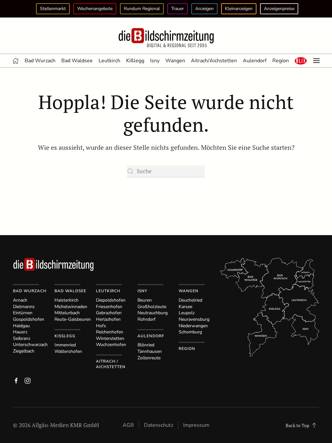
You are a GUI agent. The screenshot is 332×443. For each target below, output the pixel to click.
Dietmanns (24, 307)
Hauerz (20, 332)
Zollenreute (148, 358)
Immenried (65, 345)
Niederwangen (193, 326)
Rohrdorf (146, 319)
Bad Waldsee (77, 60)
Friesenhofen (109, 307)
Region (280, 60)
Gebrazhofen (109, 313)
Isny (155, 60)
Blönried (145, 345)
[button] (301, 60)
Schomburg (190, 332)
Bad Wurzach (40, 60)
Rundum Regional (142, 9)
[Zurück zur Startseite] (166, 38)
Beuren (144, 300)
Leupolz (187, 313)
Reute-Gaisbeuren (72, 319)
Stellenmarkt (53, 9)
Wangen (175, 60)
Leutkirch (109, 60)
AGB (128, 425)
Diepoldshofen (110, 300)
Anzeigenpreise (279, 9)
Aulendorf (255, 60)
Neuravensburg (194, 319)
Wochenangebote (95, 9)
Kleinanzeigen (239, 9)
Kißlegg (135, 60)
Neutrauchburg (152, 313)
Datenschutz (158, 425)
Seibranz (21, 338)
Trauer (177, 9)
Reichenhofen (109, 332)
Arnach (20, 300)
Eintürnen (22, 313)
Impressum (196, 425)
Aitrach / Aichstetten (110, 364)
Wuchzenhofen (111, 344)
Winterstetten (110, 338)
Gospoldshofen (28, 319)
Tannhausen (149, 351)
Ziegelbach (23, 351)
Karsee (185, 307)
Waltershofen (68, 351)
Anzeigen (204, 9)
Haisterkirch (66, 300)
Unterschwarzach (30, 344)
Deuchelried (190, 300)
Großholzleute (151, 307)
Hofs (101, 326)
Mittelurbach (67, 313)
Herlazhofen (108, 319)
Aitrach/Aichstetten (214, 60)
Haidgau (21, 326)
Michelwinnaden (70, 307)
